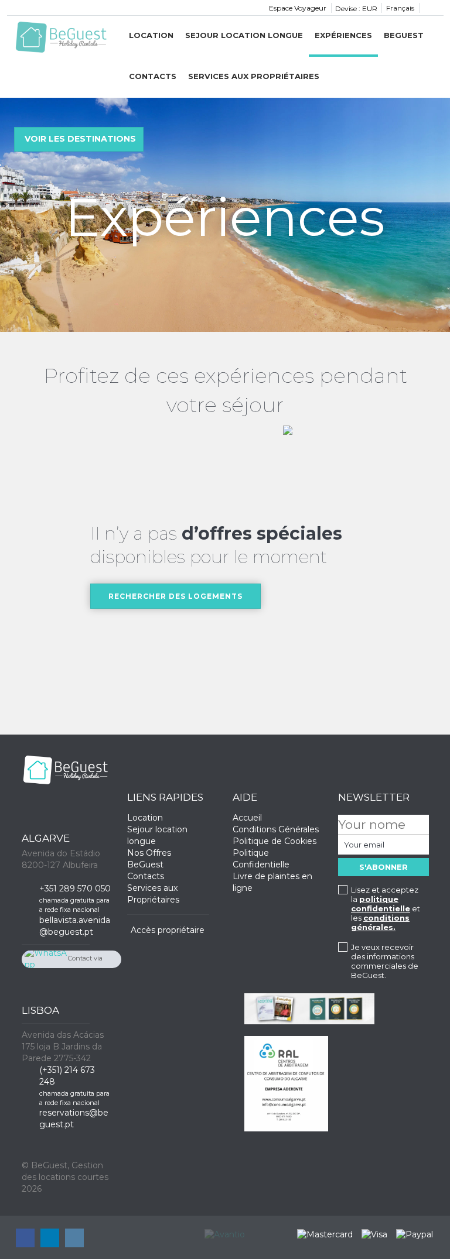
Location (151, 35)
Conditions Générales (276, 829)
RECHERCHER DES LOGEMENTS (175, 596)
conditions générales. (380, 922)
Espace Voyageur (297, 8)
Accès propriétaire (167, 930)
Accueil (247, 817)
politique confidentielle (380, 903)
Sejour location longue (244, 35)
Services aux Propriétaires (253, 76)
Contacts (152, 76)
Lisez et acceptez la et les (385, 908)
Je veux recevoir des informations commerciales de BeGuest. (384, 961)
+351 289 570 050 (75, 888)
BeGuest (404, 35)
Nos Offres (149, 853)
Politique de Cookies (274, 841)
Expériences (343, 35)
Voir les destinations (80, 138)
